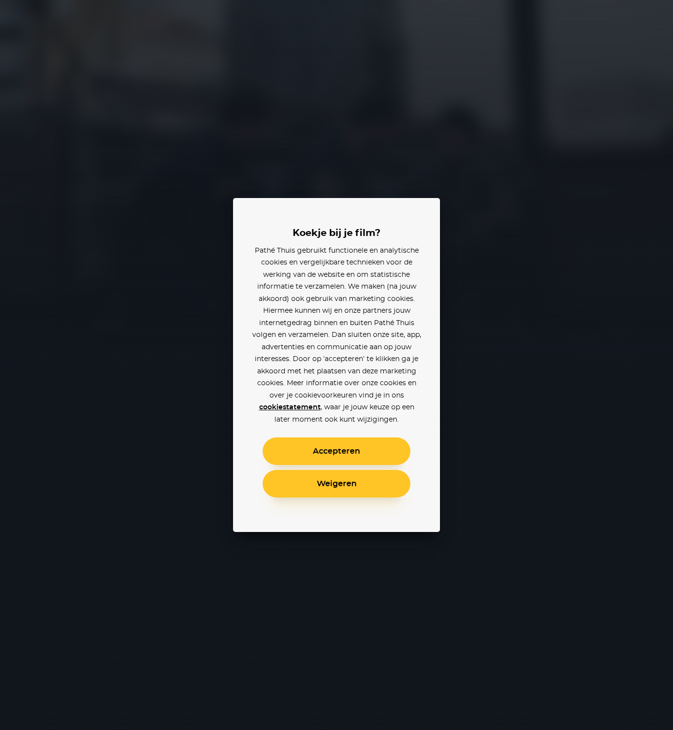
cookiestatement (290, 407)
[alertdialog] (336, 365)
